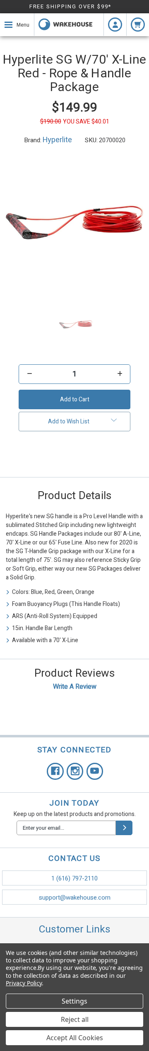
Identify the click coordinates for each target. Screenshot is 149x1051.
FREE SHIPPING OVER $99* (70, 6)
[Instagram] (75, 771)
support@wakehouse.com (75, 897)
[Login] (115, 24)
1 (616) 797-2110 (74, 878)
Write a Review (74, 687)
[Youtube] (95, 771)
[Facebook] (55, 771)
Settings (74, 1001)
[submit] (124, 828)
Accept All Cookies (74, 1037)
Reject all (75, 1019)
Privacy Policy (24, 983)
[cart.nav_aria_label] (138, 24)
